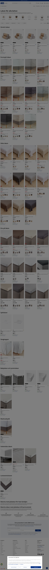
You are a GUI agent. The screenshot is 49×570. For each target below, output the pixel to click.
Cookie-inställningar (13, 567)
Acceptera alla (36, 567)
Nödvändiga (25, 567)
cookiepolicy (21, 564)
